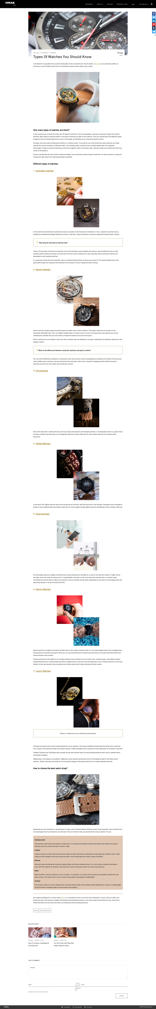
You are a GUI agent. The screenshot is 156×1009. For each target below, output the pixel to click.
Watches (48, 910)
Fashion (42, 910)
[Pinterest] (154, 24)
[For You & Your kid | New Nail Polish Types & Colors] (65, 932)
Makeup (56, 940)
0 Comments (53, 52)
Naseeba (45, 52)
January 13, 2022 (39, 940)
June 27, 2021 (63, 940)
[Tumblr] (154, 28)
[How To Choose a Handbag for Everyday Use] (39, 932)
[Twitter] (154, 17)
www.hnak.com (148, 1007)
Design (36, 910)
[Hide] (155, 35)
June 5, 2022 (36, 52)
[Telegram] (154, 31)
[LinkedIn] (154, 21)
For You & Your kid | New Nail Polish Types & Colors (64, 944)
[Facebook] (154, 13)
